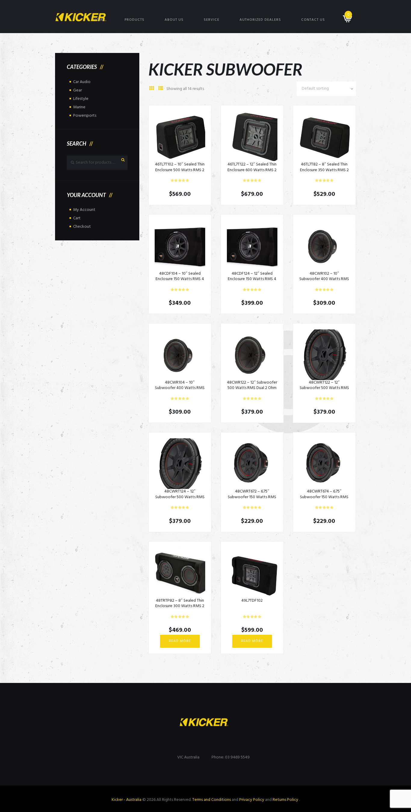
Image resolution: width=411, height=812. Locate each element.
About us (174, 20)
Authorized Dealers (260, 20)
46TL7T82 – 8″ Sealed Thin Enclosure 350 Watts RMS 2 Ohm (324, 170)
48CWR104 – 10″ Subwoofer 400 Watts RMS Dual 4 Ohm (180, 388)
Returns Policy (286, 799)
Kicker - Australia (126, 799)
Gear (77, 90)
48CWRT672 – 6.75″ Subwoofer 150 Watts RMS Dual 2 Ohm (252, 497)
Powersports (84, 115)
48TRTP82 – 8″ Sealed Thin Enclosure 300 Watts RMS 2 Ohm (179, 606)
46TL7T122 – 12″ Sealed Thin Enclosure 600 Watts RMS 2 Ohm (252, 170)
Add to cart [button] (179, 137)
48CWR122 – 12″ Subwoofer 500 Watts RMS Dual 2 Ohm (252, 385)
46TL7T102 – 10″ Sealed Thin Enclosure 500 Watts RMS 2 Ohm (180, 170)
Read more (180, 641)
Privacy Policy (251, 799)
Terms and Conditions (211, 799)
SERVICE (211, 20)
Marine (79, 107)
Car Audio (82, 82)
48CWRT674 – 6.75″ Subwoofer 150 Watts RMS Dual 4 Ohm (324, 497)
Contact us (313, 20)
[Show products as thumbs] (151, 89)
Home (99, 20)
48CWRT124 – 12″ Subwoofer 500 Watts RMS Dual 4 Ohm (180, 497)
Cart (77, 218)
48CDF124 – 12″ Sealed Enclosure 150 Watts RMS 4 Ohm (252, 279)
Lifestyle (80, 98)
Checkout (82, 226)
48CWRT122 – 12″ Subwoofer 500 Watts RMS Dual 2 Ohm (324, 388)
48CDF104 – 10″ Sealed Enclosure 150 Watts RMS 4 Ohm (180, 279)
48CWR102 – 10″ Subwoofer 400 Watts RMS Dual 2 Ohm (324, 279)
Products (134, 20)
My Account (84, 209)
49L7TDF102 (252, 600)
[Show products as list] (160, 89)
